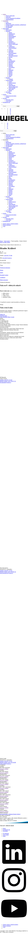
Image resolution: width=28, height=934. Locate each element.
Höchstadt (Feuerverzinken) (12, 52)
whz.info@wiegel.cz (7, 258)
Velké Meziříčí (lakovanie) (12, 88)
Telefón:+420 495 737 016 (6, 761)
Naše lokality (6, 28)
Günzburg (11, 50)
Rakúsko (8, 77)
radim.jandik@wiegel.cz (5, 763)
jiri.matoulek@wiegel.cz (5, 382)
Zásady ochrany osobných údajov (10, 223)
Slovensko (8, 92)
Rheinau (10, 73)
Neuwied (11, 63)
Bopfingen (11, 35)
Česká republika (9, 80)
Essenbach (11, 41)
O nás (7, 22)
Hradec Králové (12, 83)
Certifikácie (2, 277)
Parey (10, 68)
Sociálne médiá (9, 26)
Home (1, 241)
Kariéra (4, 94)
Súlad (4, 836)
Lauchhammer (12, 61)
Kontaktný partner (4, 275)
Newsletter (5, 831)
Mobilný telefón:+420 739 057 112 (8, 381)
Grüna (10, 49)
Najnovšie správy (10, 99)
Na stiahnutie (9, 27)
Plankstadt (11, 70)
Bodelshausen (12, 33)
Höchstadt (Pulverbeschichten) (13, 55)
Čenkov (10, 81)
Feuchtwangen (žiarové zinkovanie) (13, 43)
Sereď (10, 93)
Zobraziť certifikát (4, 769)
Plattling (10, 71)
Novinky (5, 98)
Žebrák (10, 90)
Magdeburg (11, 62)
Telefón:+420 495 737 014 (6, 570)
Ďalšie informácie (4, 280)
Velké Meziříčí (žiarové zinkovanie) (13, 86)
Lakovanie (8, 17)
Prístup (1, 270)
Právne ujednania (7, 225)
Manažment (8, 23)
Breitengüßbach (12, 36)
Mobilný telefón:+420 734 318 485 (8, 762)
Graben (10, 45)
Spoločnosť (5, 20)
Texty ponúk (6, 834)
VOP (4, 226)
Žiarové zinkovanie (10, 15)
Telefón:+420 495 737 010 (6, 380)
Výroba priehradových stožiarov (13, 18)
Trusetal (10, 75)
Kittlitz (10, 59)
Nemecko (8, 31)
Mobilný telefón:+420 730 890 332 (8, 571)
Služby (4, 14)
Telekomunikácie (9, 19)
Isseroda (10, 57)
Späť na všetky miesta (5, 242)
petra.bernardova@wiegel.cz (6, 573)
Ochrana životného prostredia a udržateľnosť (16, 24)
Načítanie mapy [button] (3, 315)
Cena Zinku (8, 101)
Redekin (10, 72)
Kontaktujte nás (6, 102)
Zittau (10, 76)
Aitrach (10, 32)
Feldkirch (11, 79)
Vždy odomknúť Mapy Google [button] (7, 317)
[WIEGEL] (5, 10)
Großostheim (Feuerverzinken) (12, 47)
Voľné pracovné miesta (11, 95)
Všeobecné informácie (5, 267)
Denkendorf (11, 37)
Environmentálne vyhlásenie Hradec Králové (10, 814)
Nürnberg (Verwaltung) (12, 67)
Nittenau (10, 64)
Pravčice (10, 84)
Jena (10, 58)
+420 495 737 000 (8, 255)
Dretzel (10, 39)
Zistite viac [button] (2, 314)
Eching (10, 40)
